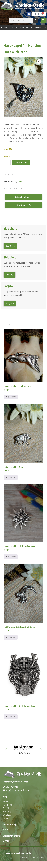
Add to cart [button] (11, 397)
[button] (39, 61)
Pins (20, 181)
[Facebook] (29, 14)
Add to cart (21, 162)
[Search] (35, 20)
